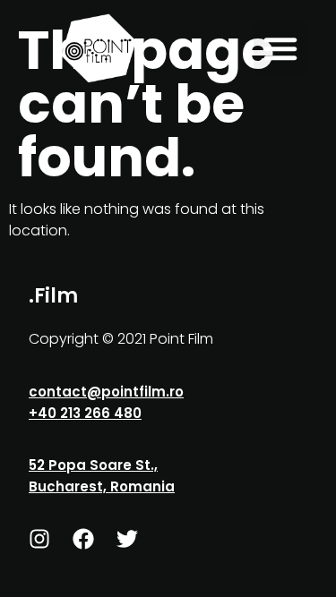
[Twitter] (127, 539)
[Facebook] (83, 539)
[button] (280, 48)
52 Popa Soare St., (93, 465)
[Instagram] (39, 539)
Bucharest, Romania (102, 486)
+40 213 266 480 (85, 413)
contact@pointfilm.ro (106, 391)
